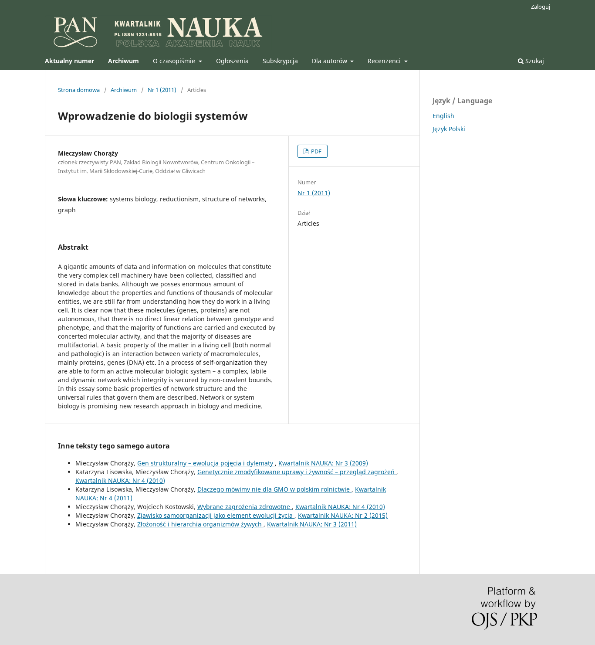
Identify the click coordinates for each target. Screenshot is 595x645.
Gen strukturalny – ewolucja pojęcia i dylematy (206, 463)
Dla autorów (330, 61)
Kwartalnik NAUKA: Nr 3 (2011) (312, 524)
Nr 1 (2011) (162, 90)
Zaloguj (540, 6)
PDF (315, 151)
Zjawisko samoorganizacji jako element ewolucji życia (215, 515)
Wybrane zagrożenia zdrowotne (244, 506)
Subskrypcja (280, 61)
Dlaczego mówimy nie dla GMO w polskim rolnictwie (274, 489)
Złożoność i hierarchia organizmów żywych (200, 524)
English (443, 116)
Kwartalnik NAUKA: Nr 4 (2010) (120, 480)
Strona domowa (79, 90)
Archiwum (124, 90)
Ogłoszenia (232, 61)
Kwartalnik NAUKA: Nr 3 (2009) (323, 463)
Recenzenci (385, 61)
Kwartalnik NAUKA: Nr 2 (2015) (343, 515)
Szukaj (534, 61)
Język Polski (449, 129)
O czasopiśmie (175, 61)
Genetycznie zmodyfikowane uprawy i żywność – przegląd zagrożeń (296, 472)
